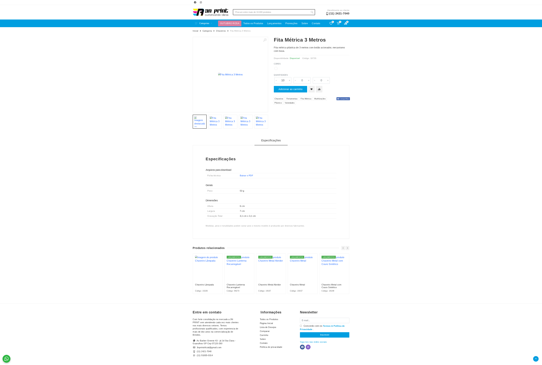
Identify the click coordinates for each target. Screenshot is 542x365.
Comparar (265, 331)
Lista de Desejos (268, 327)
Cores (277, 64)
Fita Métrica (306, 99)
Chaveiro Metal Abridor (269, 284)
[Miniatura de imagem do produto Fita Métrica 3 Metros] (200, 122)
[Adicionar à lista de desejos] (311, 89)
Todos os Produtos (253, 23)
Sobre (304, 23)
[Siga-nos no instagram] (200, 2)
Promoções (291, 23)
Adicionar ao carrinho (290, 89)
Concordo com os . (322, 328)
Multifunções (320, 99)
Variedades (290, 103)
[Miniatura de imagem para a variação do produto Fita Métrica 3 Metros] (261, 122)
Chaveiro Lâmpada (204, 284)
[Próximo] (347, 248)
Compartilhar (344, 99)
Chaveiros (221, 31)
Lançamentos (274, 23)
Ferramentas (292, 99)
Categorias (204, 23)
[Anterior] (343, 248)
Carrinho (264, 335)
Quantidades (281, 75)
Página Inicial (266, 323)
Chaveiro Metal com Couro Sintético (331, 286)
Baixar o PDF (246, 175)
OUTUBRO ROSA (229, 23)
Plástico (278, 103)
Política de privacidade (271, 347)
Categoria (207, 31)
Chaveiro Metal (297, 284)
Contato (316, 23)
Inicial (195, 31)
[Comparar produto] (319, 89)
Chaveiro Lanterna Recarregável (236, 286)
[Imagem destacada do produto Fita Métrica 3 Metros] (230, 74)
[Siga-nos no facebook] (195, 2)
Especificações (271, 140)
